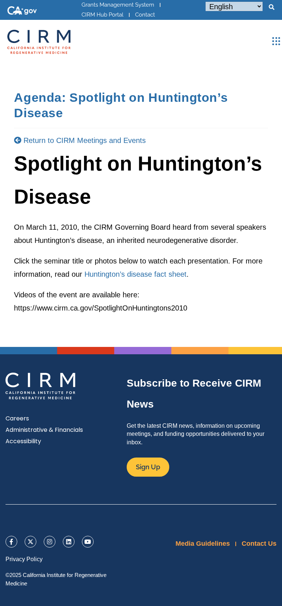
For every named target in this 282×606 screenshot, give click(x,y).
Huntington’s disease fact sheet (135, 274)
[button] (271, 7)
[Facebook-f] (11, 542)
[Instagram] (49, 542)
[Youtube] (88, 542)
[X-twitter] (30, 542)
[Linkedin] (69, 542)
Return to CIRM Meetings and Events (83, 140)
